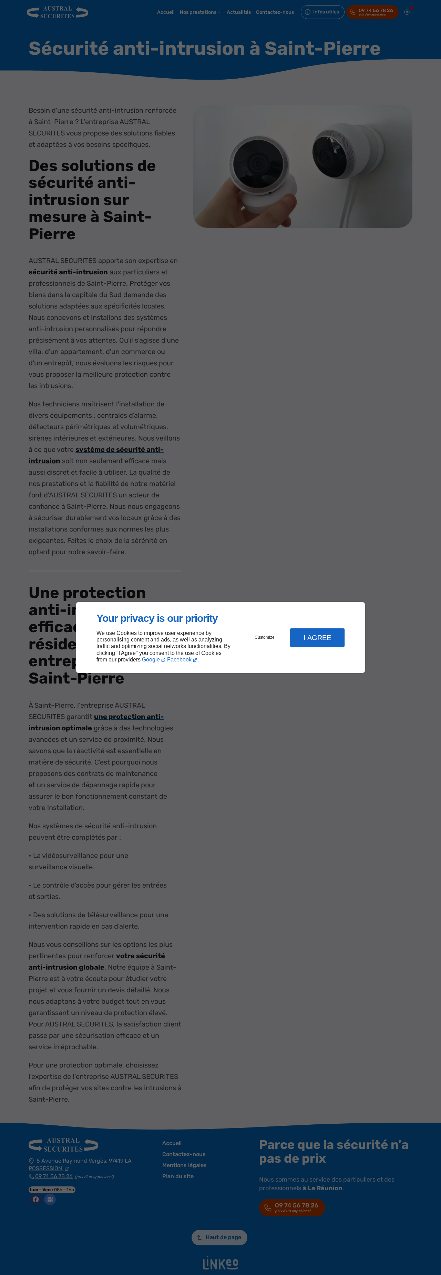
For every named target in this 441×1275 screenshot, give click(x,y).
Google (151, 659)
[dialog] (220, 637)
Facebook (179, 659)
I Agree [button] (317, 637)
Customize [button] (265, 637)
